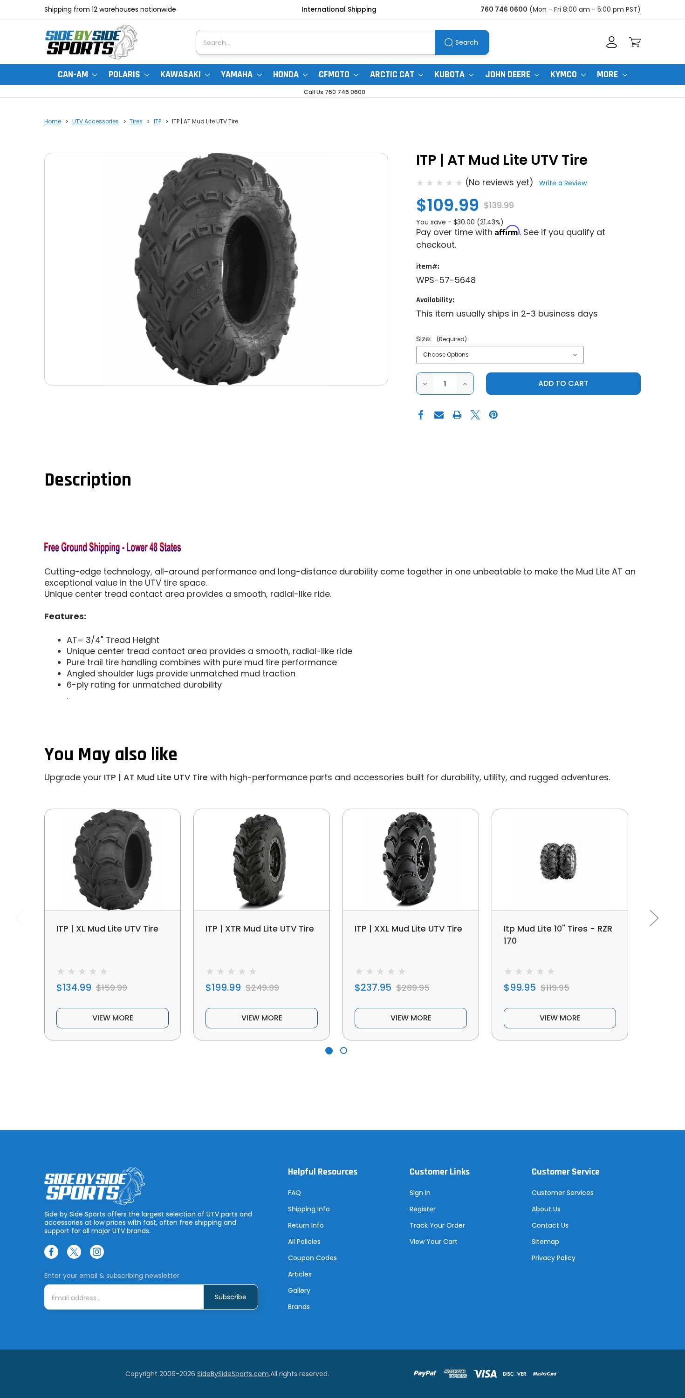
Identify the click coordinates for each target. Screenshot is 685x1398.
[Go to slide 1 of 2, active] (328, 1050)
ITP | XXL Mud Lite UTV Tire (408, 928)
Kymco (564, 74)
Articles (300, 1274)
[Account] (611, 42)
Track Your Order (437, 1225)
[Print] (457, 414)
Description (87, 480)
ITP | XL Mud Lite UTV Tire (107, 928)
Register (423, 1209)
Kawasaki (181, 74)
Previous (19, 918)
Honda (287, 74)
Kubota (450, 74)
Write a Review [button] (563, 183)
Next (653, 918)
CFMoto (335, 74)
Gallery (299, 1290)
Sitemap (545, 1241)
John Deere (508, 74)
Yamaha (237, 74)
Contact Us (550, 1225)
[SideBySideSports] (90, 42)
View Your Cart (434, 1241)
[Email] (439, 414)
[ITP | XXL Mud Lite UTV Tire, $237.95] (411, 860)
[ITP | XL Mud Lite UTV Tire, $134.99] (112, 860)
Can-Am (74, 74)
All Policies (304, 1241)
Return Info (306, 1225)
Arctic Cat (393, 74)
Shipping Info (309, 1209)
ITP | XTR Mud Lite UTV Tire (260, 928)
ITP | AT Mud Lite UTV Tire (156, 777)
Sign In (420, 1192)
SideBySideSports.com (233, 1373)
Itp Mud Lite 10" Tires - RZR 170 (558, 934)
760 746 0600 (503, 9)
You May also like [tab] (111, 755)
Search (466, 42)
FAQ (294, 1192)
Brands (299, 1306)
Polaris (125, 74)
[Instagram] (97, 1252)
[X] (475, 414)
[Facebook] (420, 414)
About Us (546, 1209)
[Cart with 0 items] (635, 42)
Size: (441, 338)
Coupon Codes (312, 1258)
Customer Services (563, 1192)
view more (112, 1018)
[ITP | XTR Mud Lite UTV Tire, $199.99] (261, 860)
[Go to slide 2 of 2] (343, 1050)
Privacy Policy (553, 1258)
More (608, 74)
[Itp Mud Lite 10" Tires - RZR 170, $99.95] (560, 860)
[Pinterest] (493, 414)
